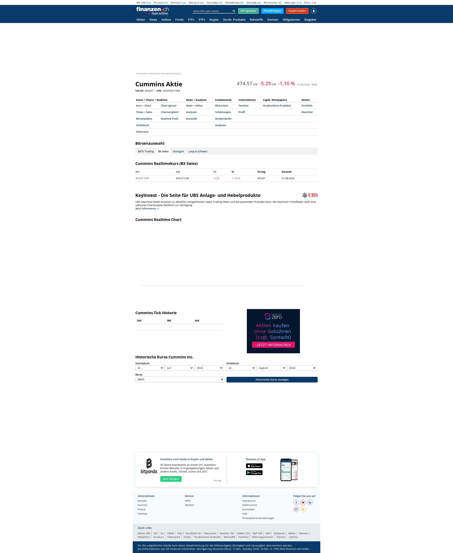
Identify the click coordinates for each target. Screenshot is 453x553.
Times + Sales (144, 112)
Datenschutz (249, 505)
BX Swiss (163, 151)
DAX (191, 2)
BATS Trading (146, 151)
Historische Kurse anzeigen (272, 379)
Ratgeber (310, 20)
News (153, 20)
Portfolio (307, 105)
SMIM (170, 533)
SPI (155, 2)
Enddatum (232, 363)
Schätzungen (223, 112)
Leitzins (293, 537)
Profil (242, 112)
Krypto (214, 20)
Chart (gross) (168, 105)
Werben (189, 505)
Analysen (191, 112)
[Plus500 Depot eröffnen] (156, 13)
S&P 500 (257, 533)
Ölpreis (281, 537)
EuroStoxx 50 (193, 533)
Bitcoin (267, 2)
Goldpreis (279, 533)
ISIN (159, 91)
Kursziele (191, 118)
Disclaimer (248, 509)
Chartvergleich (170, 112)
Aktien (140, 20)
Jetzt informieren (146, 208)
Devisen (272, 20)
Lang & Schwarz (197, 151)
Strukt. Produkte (234, 20)
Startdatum (142, 363)
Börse (138, 374)
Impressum (249, 501)
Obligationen (291, 20)
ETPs (202, 20)
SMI (138, 2)
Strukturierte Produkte (277, 105)
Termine (243, 105)
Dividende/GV (223, 118)
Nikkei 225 (243, 533)
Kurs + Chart (143, 105)
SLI (162, 533)
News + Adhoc (194, 105)
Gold (248, 2)
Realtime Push (169, 118)
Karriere (142, 505)
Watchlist (307, 112)
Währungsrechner (262, 537)
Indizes (166, 20)
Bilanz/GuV (221, 105)
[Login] (314, 11)
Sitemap (142, 513)
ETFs (191, 20)
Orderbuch (142, 125)
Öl (305, 2)
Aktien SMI (144, 533)
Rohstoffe (256, 20)
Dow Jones (210, 533)
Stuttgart (178, 151)
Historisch (142, 131)
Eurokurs (158, 537)
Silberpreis (173, 537)
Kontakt (142, 501)
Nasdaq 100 (227, 533)
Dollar (287, 2)
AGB (244, 513)
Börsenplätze (144, 118)
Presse (141, 509)
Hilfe (187, 501)
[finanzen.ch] (152, 9)
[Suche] (234, 10)
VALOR (139, 91)
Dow (173, 2)
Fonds (179, 20)
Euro (209, 2)
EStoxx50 (229, 2)
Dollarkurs (144, 537)
